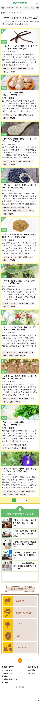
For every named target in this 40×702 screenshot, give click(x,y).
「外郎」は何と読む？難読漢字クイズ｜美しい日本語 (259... (24, 533)
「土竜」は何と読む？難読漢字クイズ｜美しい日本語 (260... (24, 522)
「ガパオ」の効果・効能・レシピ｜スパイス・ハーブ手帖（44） (19, 282)
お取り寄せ (11, 8)
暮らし (4, 8)
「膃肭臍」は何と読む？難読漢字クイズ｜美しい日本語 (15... (24, 555)
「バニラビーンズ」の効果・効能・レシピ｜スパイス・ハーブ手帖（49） (19, 47)
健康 (20, 69)
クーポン (19, 8)
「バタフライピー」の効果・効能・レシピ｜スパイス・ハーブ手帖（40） (19, 470)
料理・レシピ (28, 69)
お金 (33, 8)
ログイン (31, 673)
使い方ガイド (7, 670)
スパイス (6, 69)
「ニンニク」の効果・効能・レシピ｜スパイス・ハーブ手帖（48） (19, 93)
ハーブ (14, 69)
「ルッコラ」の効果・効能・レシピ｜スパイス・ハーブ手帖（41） (19, 423)
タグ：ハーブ (16, 13)
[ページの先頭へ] (20, 660)
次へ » (24, 500)
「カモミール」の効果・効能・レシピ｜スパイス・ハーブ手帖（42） (19, 377)
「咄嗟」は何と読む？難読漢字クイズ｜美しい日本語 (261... (24, 544)
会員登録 (31, 670)
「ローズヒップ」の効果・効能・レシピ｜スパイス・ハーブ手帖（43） (19, 328)
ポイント (27, 8)
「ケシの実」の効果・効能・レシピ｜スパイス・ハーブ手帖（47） (19, 140)
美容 (5, 214)
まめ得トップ (5, 13)
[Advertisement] (20, 576)
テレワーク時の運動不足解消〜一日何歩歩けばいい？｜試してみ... (24, 565)
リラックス (7, 211)
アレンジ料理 (8, 491)
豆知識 (12, 72)
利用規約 (5, 676)
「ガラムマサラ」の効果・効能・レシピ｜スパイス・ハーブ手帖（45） (19, 235)
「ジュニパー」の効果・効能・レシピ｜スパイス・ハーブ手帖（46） (19, 186)
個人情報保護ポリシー (10, 679)
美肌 (17, 355)
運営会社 (5, 682)
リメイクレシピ (24, 208)
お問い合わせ (7, 673)
